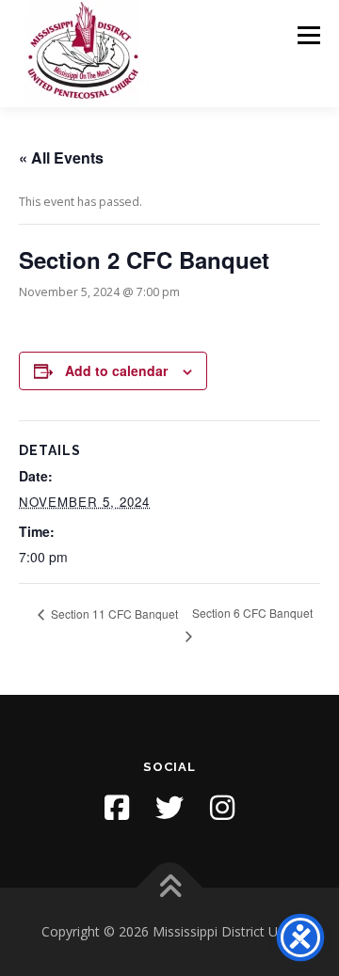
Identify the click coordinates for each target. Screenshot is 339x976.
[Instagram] (222, 808)
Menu (307, 35)
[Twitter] (169, 808)
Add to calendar (116, 370)
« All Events (61, 157)
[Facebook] (117, 808)
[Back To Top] (170, 888)
